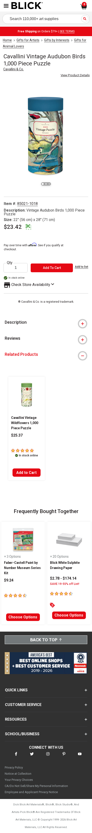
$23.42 (13, 227)
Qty (10, 263)
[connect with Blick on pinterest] (64, 757)
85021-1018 (27, 203)
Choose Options (22, 617)
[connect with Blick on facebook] (16, 757)
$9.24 (8, 580)
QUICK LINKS (16, 690)
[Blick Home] (27, 6)
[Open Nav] (6, 6)
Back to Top (43, 639)
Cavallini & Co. (13, 69)
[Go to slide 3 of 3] (49, 184)
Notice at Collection (18, 773)
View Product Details (75, 75)
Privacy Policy (14, 767)
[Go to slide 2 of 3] (46, 184)
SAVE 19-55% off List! (64, 584)
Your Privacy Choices (19, 780)
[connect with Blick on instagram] (48, 757)
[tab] (46, 322)
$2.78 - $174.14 (63, 578)
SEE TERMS (67, 31)
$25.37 (17, 435)
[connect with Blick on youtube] (79, 757)
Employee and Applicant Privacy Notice (31, 792)
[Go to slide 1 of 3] (42, 184)
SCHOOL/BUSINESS (22, 734)
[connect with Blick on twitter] (32, 757)
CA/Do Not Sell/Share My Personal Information (36, 786)
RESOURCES (16, 719)
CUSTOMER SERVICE (23, 704)
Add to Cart (26, 472)
